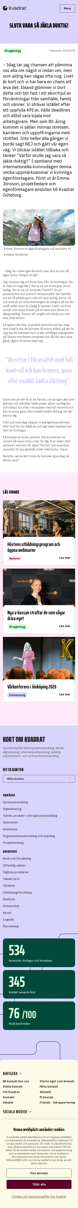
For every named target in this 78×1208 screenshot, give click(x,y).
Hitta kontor (15, 779)
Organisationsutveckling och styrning (29, 836)
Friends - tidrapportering (57, 1102)
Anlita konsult (12, 1086)
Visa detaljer (39, 1173)
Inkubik (8, 1102)
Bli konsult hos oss (16, 1081)
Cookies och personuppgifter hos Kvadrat (39, 1196)
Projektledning (13, 843)
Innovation (10, 822)
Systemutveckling (15, 802)
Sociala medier (15, 1112)
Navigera (10, 1073)
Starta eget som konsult (57, 1081)
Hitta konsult (49, 1086)
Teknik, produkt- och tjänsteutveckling (30, 815)
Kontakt (8, 1097)
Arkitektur (10, 829)
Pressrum (46, 1097)
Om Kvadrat (11, 1092)
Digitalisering (12, 809)
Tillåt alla (39, 1184)
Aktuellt (45, 1092)
